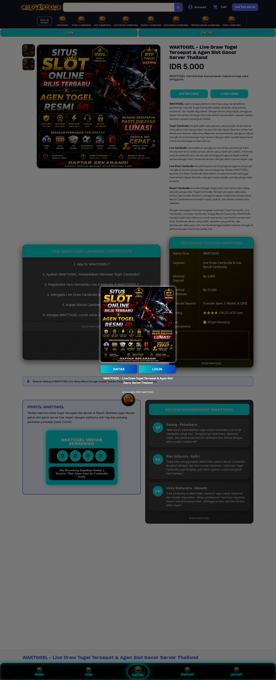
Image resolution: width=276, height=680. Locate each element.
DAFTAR (119, 369)
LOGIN (157, 369)
